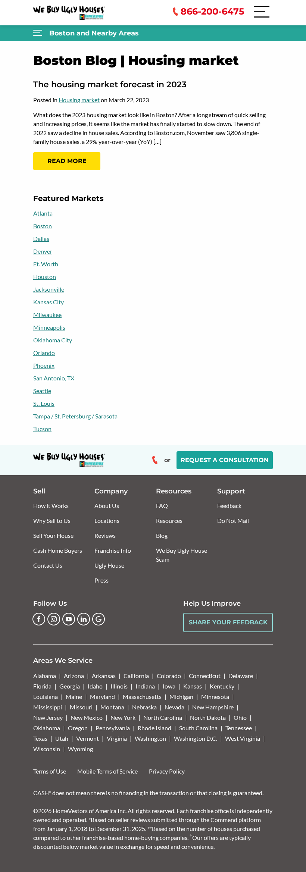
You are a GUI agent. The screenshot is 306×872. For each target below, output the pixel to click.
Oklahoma (46, 727)
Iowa (169, 686)
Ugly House (109, 565)
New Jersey (48, 717)
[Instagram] (53, 619)
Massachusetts (142, 696)
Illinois (119, 686)
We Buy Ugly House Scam (181, 555)
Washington (150, 738)
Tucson (42, 428)
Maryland (102, 696)
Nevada (174, 707)
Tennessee (238, 727)
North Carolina (162, 717)
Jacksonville (48, 289)
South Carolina (198, 727)
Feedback (229, 505)
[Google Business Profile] (98, 619)
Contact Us (47, 565)
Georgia (69, 686)
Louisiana (45, 696)
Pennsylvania (113, 727)
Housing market (79, 99)
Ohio (240, 717)
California (136, 675)
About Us (106, 505)
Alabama (44, 675)
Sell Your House (53, 535)
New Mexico (87, 717)
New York (122, 717)
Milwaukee (47, 314)
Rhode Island (154, 727)
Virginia (117, 738)
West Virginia (242, 738)
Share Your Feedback (228, 622)
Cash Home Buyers (57, 550)
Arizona (74, 675)
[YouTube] (68, 619)
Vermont (87, 738)
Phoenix (43, 365)
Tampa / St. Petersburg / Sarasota (75, 416)
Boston (42, 225)
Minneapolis (49, 327)
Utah (61, 738)
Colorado (169, 675)
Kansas (192, 686)
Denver (42, 251)
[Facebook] (38, 619)
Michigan (181, 696)
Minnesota (215, 696)
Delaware (240, 675)
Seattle (42, 390)
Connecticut (205, 675)
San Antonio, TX (53, 378)
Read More (67, 160)
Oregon (78, 727)
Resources (169, 520)
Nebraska (144, 707)
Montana (112, 707)
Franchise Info (112, 550)
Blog (162, 535)
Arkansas (104, 675)
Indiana (145, 686)
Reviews (105, 535)
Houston (44, 276)
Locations (106, 520)
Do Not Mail (233, 520)
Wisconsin (46, 748)
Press (101, 580)
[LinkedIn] (83, 619)
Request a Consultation (225, 460)
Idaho (95, 686)
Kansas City (48, 301)
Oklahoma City (52, 340)
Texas (40, 738)
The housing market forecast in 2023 (110, 84)
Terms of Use (49, 771)
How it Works (51, 505)
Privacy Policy (167, 771)
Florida (42, 686)
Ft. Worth (45, 263)
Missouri (81, 707)
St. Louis (43, 403)
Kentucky (222, 686)
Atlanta (43, 213)
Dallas (41, 238)
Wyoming (80, 748)
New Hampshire (213, 707)
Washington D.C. (195, 738)
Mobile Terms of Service (107, 771)
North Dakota (208, 717)
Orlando (44, 352)
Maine (74, 696)
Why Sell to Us (52, 520)
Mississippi (47, 707)
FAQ (162, 505)
